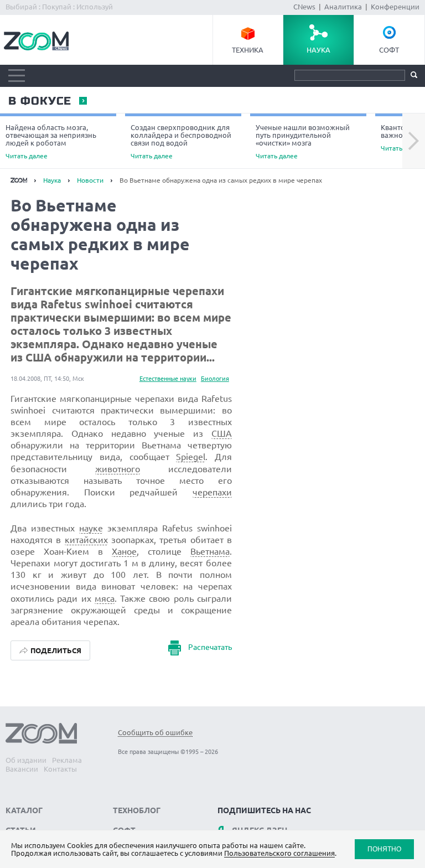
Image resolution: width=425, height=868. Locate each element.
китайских (86, 540)
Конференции (395, 7)
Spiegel (190, 457)
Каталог (24, 810)
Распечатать (210, 647)
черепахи (212, 492)
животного (117, 469)
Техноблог (136, 810)
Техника (247, 50)
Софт (389, 50)
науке (91, 528)
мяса (105, 598)
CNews (304, 7)
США (221, 433)
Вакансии (22, 769)
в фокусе (39, 101)
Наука (318, 50)
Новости (90, 180)
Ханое (124, 551)
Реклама (67, 760)
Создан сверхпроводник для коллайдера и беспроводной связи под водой (181, 141)
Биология (215, 378)
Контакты (60, 769)
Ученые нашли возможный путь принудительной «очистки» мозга (303, 141)
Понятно (384, 848)
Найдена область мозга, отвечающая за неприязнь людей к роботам (51, 141)
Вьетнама (210, 551)
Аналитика (343, 7)
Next (413, 141)
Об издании (26, 760)
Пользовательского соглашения (279, 853)
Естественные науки (167, 378)
